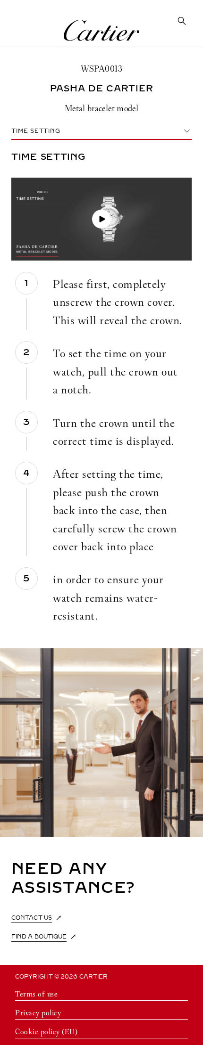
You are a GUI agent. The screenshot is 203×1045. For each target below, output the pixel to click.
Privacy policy (38, 1012)
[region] (101, 405)
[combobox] (101, 130)
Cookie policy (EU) (46, 1031)
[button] (101, 219)
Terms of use (36, 993)
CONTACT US (31, 917)
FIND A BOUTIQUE (39, 936)
